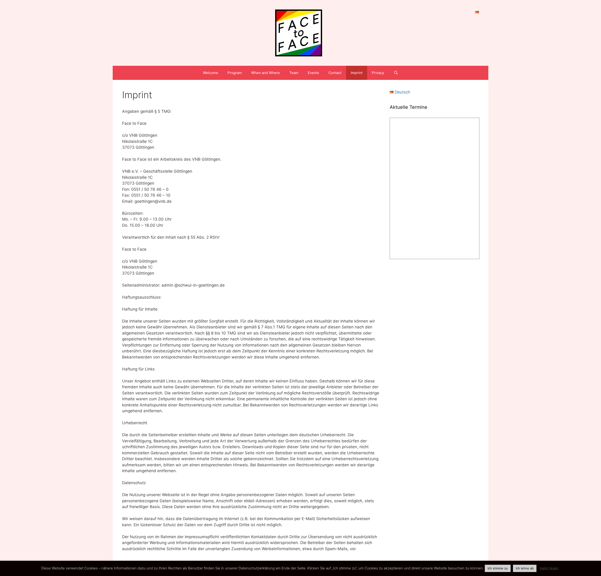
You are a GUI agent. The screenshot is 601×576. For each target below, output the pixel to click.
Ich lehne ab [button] (525, 568)
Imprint (356, 72)
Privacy (378, 72)
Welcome (210, 72)
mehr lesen (549, 568)
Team (293, 72)
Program (234, 72)
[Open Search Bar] (396, 73)
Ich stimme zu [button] (498, 568)
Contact (334, 72)
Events (313, 72)
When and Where (265, 72)
